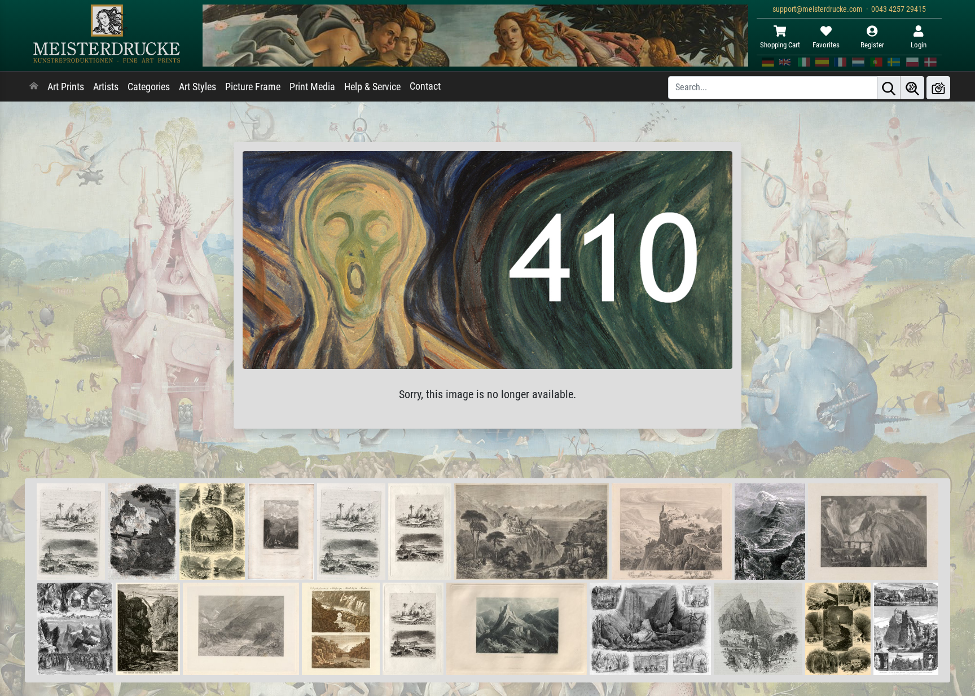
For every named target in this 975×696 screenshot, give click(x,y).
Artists (105, 86)
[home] (34, 87)
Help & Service (372, 86)
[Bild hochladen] (938, 87)
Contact (425, 86)
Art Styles (197, 86)
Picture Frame (252, 86)
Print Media (312, 86)
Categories (149, 86)
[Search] (889, 87)
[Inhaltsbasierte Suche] (912, 87)
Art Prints (65, 86)
